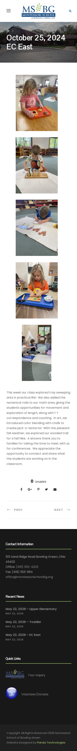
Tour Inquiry (36, 675)
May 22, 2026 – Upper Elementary (31, 609)
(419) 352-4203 (27, 567)
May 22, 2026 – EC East (23, 635)
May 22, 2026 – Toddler (23, 622)
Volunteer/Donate (34, 694)
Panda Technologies (51, 742)
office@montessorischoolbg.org (29, 577)
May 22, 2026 (15, 613)
